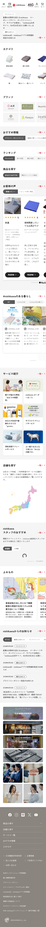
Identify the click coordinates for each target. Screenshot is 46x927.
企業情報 (30, 892)
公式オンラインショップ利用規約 (14, 910)
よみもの (7, 883)
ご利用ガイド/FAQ (34, 897)
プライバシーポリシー (10, 919)
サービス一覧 (9, 871)
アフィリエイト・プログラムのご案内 (16, 924)
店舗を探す (8, 866)
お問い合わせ (11, 902)
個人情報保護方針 (9, 914)
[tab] (14, 138)
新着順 (7, 548)
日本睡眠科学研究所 (14, 892)
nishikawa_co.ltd (13, 329)
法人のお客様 (11, 897)
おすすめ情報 (9, 877)
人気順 (16, 548)
